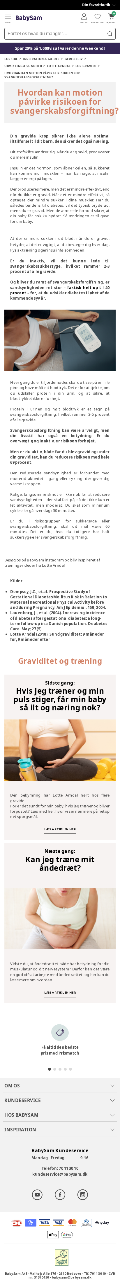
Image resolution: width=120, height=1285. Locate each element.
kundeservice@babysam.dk (60, 1174)
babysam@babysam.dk (71, 1277)
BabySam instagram (45, 560)
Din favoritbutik (96, 4)
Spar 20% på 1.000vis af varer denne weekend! (60, 48)
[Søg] (109, 33)
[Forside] (29, 18)
